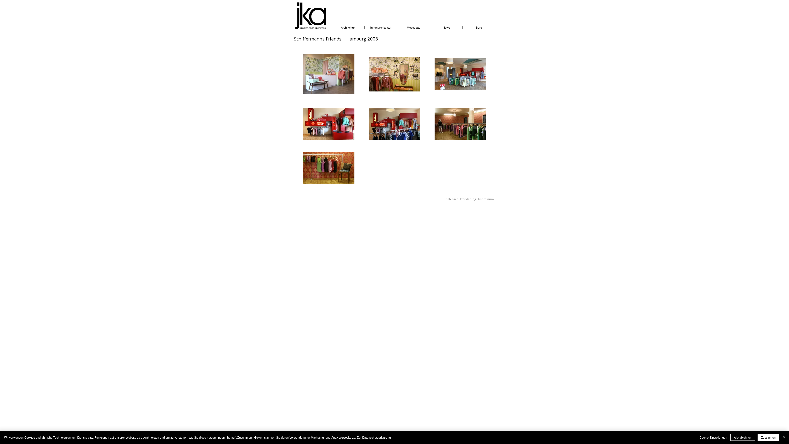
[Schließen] (784, 437)
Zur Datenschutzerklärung (374, 437)
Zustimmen (768, 437)
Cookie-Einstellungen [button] (713, 437)
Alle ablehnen (743, 437)
